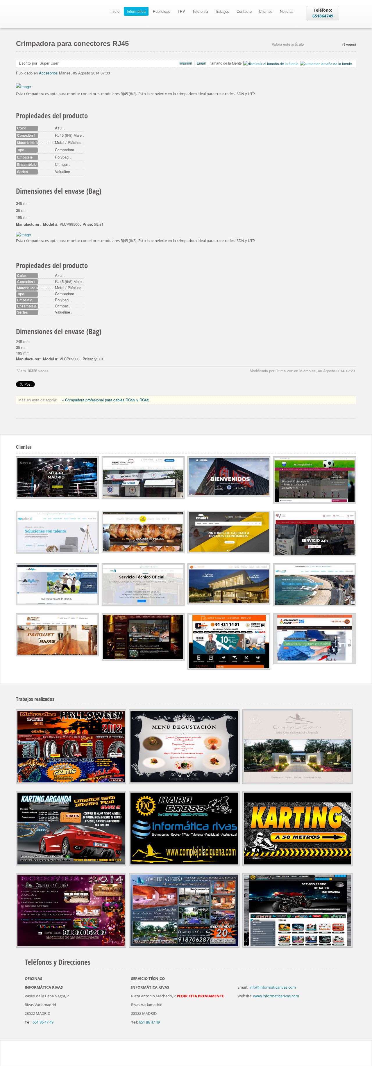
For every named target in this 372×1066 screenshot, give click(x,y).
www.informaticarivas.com (276, 996)
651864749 (322, 16)
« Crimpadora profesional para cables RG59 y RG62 (105, 400)
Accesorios (48, 73)
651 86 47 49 (43, 1022)
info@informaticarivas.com (272, 987)
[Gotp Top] (354, 1051)
